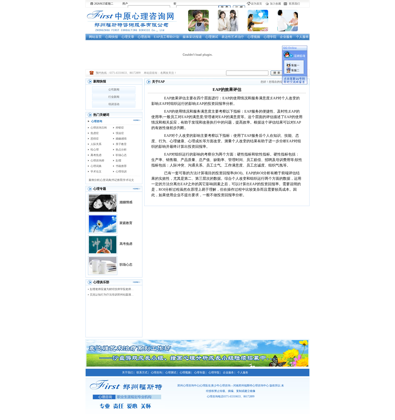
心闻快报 (111, 37)
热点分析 (121, 149)
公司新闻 (113, 89)
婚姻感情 (121, 138)
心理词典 (96, 166)
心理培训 (121, 171)
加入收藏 (275, 3)
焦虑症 (95, 133)
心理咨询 (144, 37)
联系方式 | (142, 372)
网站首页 (95, 37)
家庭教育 (126, 223)
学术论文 (96, 171)
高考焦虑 (96, 155)
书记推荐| (117, 180)
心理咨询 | (157, 372)
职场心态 (121, 155)
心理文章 (127, 37)
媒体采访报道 (192, 37)
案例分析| (94, 180)
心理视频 (253, 37)
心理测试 (211, 37)
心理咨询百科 (99, 127)
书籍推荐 (121, 166)
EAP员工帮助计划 (166, 37)
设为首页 (256, 3)
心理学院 (270, 37)
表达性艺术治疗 (233, 37)
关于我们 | (128, 372)
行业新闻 (113, 96)
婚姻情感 (126, 202)
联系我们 (294, 3)
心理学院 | (214, 372)
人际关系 (96, 144)
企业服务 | (229, 372)
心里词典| (106, 180)
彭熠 (118, 160)
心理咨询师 (97, 160)
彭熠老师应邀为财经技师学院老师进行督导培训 (113, 289)
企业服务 (286, 37)
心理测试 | (171, 372)
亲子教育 (121, 144)
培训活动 (113, 104)
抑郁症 (120, 127)
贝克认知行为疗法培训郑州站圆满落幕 (113, 294)
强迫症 (120, 133)
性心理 (95, 149)
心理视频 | (186, 372)
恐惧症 (95, 138)
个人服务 (302, 37)
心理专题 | (200, 372)
